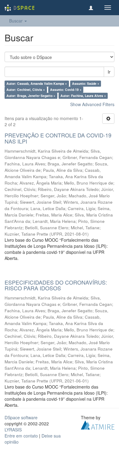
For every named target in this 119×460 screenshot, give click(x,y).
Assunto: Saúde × (85, 83)
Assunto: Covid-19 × (65, 89)
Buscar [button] (16, 21)
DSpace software (21, 417)
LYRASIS (13, 430)
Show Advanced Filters (92, 104)
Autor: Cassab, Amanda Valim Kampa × (36, 83)
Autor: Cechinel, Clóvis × (25, 89)
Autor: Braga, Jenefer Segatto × (30, 95)
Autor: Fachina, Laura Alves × (83, 95)
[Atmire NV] (97, 424)
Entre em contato (21, 436)
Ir (109, 72)
